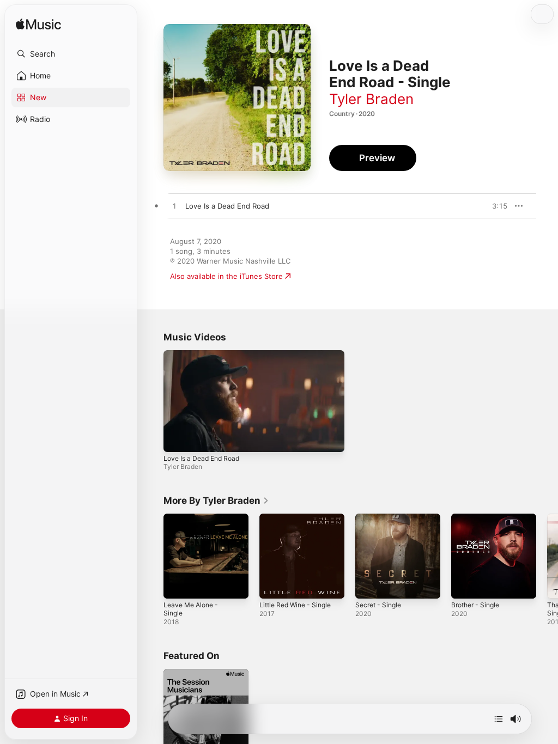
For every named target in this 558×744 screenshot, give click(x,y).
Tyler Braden (371, 98)
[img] (38, 25)
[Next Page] (547, 556)
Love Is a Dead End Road (201, 458)
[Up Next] (498, 719)
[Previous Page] (152, 556)
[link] (216, 501)
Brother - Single (475, 605)
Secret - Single (378, 605)
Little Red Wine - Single (295, 605)
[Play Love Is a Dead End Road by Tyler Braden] (174, 206)
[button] (71, 54)
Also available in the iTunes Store (226, 276)
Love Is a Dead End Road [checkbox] (227, 206)
